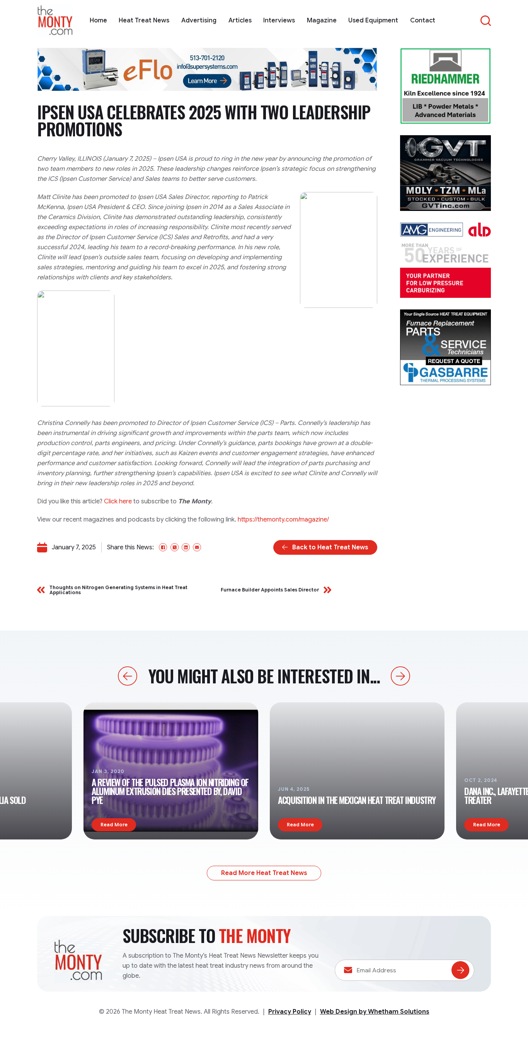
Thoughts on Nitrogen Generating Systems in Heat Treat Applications (118, 590)
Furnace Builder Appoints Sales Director (270, 590)
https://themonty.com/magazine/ (283, 519)
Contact (422, 20)
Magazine (322, 20)
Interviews (279, 20)
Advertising (198, 20)
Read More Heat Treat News (264, 873)
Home (98, 20)
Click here (118, 501)
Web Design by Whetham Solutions (374, 1012)
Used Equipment (373, 20)
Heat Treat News (144, 20)
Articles (240, 20)
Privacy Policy (289, 1012)
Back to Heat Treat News (330, 547)
